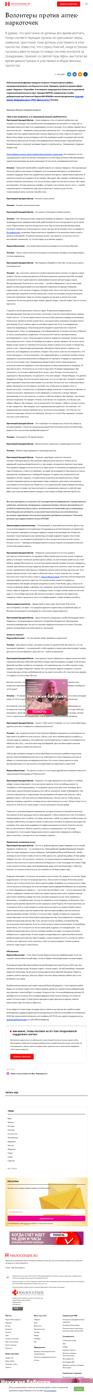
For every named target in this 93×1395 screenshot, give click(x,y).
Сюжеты (8, 1332)
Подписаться (47, 1218)
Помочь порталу (22, 1056)
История (11, 1126)
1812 (64, 1344)
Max (35, 1342)
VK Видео (37, 1339)
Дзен (35, 1323)
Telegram (37, 1320)
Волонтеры (11, 1069)
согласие (26, 1223)
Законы (11, 1122)
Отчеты (36, 1360)
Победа (65, 1347)
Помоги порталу (68, 4)
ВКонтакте (37, 1326)
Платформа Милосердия (71, 1325)
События (11, 1160)
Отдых (10, 1153)
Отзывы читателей (11, 1339)
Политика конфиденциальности (45, 1357)
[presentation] (46, 1212)
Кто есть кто (12, 1134)
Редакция (8, 1323)
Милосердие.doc (68, 1359)
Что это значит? (50, 1390)
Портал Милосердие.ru (13, 1320)
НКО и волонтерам (11, 1342)
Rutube (36, 1335)
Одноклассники (39, 1329)
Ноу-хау (11, 1145)
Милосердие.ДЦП (68, 1362)
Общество (12, 1149)
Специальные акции (69, 1340)
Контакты (8, 1348)
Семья (10, 1157)
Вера (10, 1118)
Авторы (8, 1326)
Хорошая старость (69, 1350)
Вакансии (8, 1329)
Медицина (12, 1141)
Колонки (11, 1130)
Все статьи (12, 1168)
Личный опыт (13, 1137)
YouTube (36, 1332)
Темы (7, 1335)
